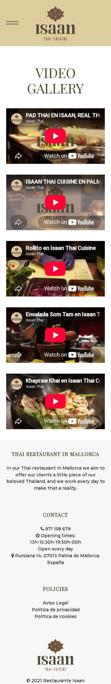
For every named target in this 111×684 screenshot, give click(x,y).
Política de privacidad (56, 609)
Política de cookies (56, 616)
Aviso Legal (55, 603)
